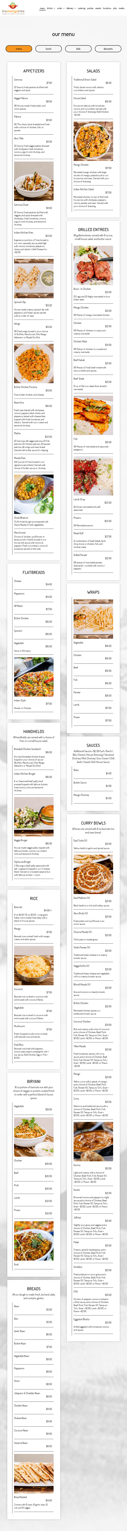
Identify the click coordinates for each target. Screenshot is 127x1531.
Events (98, 8)
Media (121, 8)
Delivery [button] (70, 8)
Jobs (115, 8)
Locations (107, 8)
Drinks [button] (50, 8)
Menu (42, 8)
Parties (90, 8)
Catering (81, 8)
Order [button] (60, 8)
